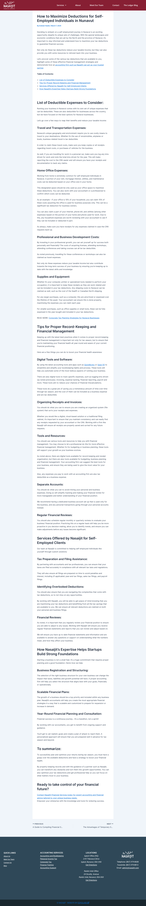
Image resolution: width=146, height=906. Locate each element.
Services (60, 5)
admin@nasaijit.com (130, 868)
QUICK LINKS (10, 853)
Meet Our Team (96, 5)
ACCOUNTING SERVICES (51, 853)
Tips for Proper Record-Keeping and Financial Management (64, 83)
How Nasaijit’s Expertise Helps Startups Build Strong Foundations (67, 89)
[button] (61, 5)
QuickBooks (89, 365)
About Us (7, 856)
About (78, 5)
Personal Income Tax (48, 859)
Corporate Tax (46, 862)
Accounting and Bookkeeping (52, 856)
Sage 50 (101, 365)
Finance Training (47, 865)
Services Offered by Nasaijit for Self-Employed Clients (62, 86)
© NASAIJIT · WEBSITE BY (67, 903)
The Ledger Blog (131, 5)
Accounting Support (48, 868)
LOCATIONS (91, 853)
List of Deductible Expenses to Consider (56, 80)
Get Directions (91, 865)
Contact (115, 5)
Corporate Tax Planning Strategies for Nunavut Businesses (74, 318)
